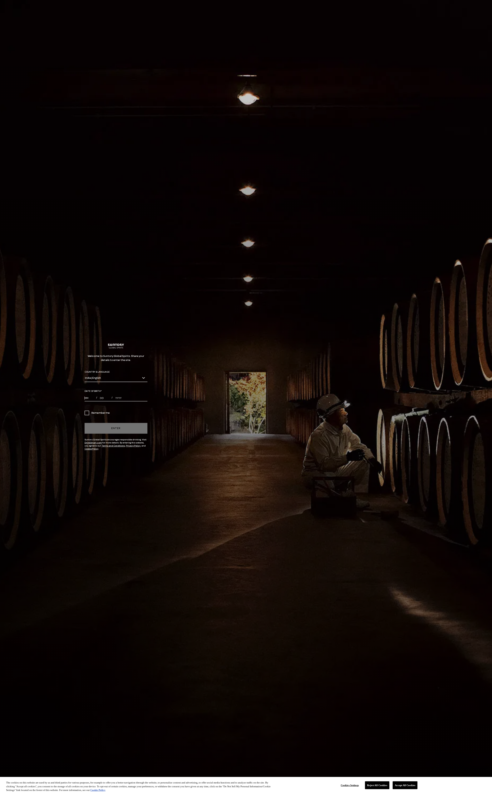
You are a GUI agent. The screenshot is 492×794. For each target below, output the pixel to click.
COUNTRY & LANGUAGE (97, 372)
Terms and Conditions (113, 445)
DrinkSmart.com (93, 442)
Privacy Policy (133, 445)
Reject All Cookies (377, 785)
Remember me (100, 412)
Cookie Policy (91, 448)
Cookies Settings (350, 785)
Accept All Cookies (405, 785)
